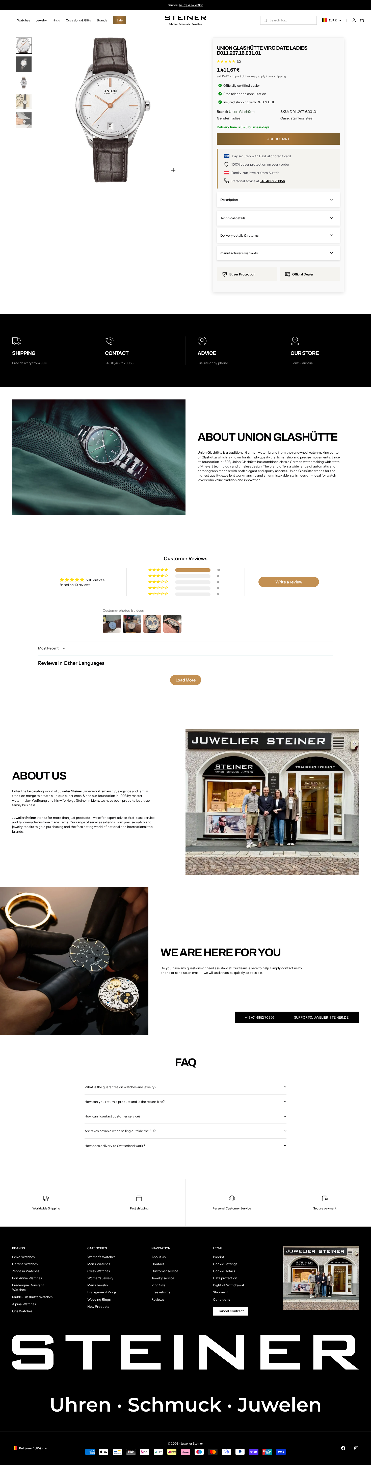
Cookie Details (224, 1271)
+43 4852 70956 (272, 181)
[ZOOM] (173, 170)
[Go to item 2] (24, 64)
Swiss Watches (98, 1271)
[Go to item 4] (24, 101)
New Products (98, 1306)
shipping (280, 76)
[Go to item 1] (24, 46)
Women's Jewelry (100, 1278)
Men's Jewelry (97, 1285)
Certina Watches (25, 1264)
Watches (23, 20)
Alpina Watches (24, 1304)
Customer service (164, 1271)
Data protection (225, 1278)
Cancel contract (231, 1311)
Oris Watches (22, 1311)
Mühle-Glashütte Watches (32, 1297)
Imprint (218, 1257)
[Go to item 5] (24, 120)
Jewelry (41, 20)
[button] (158, 570)
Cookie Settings (225, 1264)
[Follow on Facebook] (343, 1448)
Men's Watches (98, 1264)
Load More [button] (186, 679)
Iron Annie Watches (27, 1278)
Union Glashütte (242, 111)
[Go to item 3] (24, 83)
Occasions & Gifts (78, 20)
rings (56, 20)
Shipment (220, 1292)
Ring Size (158, 1285)
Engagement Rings (101, 1292)
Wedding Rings (99, 1299)
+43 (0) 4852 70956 (191, 5)
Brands (102, 20)
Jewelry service (162, 1278)
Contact (157, 1264)
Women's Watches (101, 1257)
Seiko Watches (23, 1257)
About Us (158, 1257)
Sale (120, 20)
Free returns (160, 1292)
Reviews (157, 1299)
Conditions (221, 1299)
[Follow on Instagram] (356, 1448)
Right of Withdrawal (228, 1285)
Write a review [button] (288, 581)
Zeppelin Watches (25, 1271)
